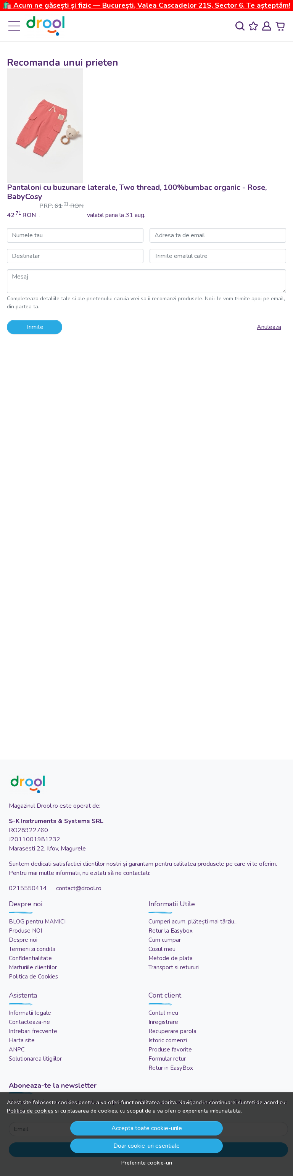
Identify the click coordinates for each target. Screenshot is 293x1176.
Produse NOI (25, 931)
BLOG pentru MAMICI (37, 921)
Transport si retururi (173, 967)
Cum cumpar (164, 940)
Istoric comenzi (167, 1040)
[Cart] (280, 26)
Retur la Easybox (170, 931)
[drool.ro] (45, 26)
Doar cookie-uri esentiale (146, 1146)
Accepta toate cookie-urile (146, 1128)
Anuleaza (269, 327)
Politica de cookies (30, 1110)
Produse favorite (170, 1049)
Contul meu (163, 1013)
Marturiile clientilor (33, 967)
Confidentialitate (30, 958)
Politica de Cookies (33, 976)
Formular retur (167, 1059)
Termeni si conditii (32, 949)
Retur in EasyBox (170, 1068)
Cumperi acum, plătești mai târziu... (193, 921)
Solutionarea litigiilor (35, 1059)
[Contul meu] (266, 26)
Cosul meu (161, 949)
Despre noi (23, 940)
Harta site (22, 1040)
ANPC (17, 1049)
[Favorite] (253, 26)
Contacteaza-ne (29, 1022)
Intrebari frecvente (33, 1031)
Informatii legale (30, 1013)
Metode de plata (170, 958)
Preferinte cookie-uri (146, 1162)
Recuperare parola (172, 1031)
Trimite (34, 327)
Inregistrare (163, 1022)
